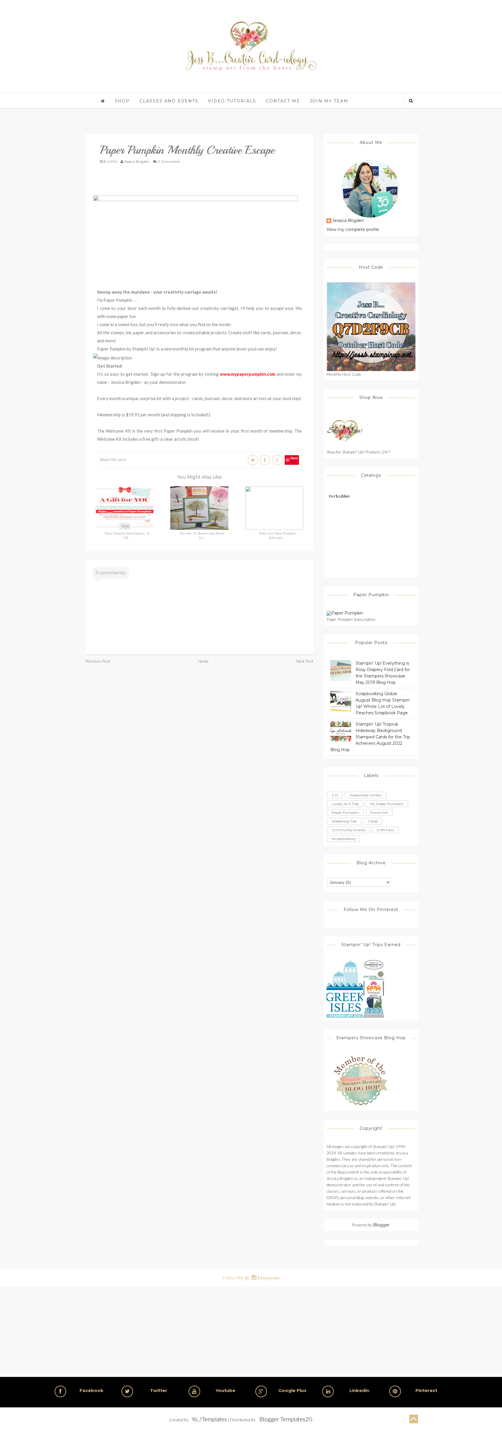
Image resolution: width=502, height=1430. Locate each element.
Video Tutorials (232, 101)
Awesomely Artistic (365, 795)
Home (203, 661)
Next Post (304, 661)
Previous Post (97, 661)
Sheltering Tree (344, 821)
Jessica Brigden (348, 220)
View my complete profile (353, 229)
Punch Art (379, 812)
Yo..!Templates (209, 1418)
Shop (122, 101)
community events (348, 830)
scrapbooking (343, 838)
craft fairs (385, 830)
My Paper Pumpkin (387, 804)
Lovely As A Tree (345, 804)
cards (373, 821)
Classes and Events (168, 101)
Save (294, 458)
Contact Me (283, 101)
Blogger (381, 1224)
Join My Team (329, 101)
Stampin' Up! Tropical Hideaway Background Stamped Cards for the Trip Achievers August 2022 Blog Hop (370, 737)
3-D (335, 795)
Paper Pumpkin (345, 812)
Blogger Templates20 (285, 1418)
